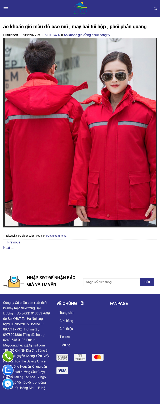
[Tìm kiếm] (155, 8)
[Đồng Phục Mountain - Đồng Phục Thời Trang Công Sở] (80, 8)
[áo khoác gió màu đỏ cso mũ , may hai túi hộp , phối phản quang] (80, 132)
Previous (11, 242)
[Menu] (5, 9)
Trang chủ (67, 313)
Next (8, 248)
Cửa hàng (66, 321)
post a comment (56, 235)
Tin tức (65, 337)
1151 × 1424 (50, 35)
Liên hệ (65, 345)
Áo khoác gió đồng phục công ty (87, 35)
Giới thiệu (66, 329)
